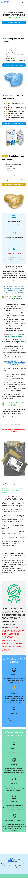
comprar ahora (14, 22)
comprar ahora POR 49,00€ (14, 65)
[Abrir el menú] (1, 873)
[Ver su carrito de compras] (22, 2)
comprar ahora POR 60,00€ (14, 123)
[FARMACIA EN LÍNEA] (5, 2)
